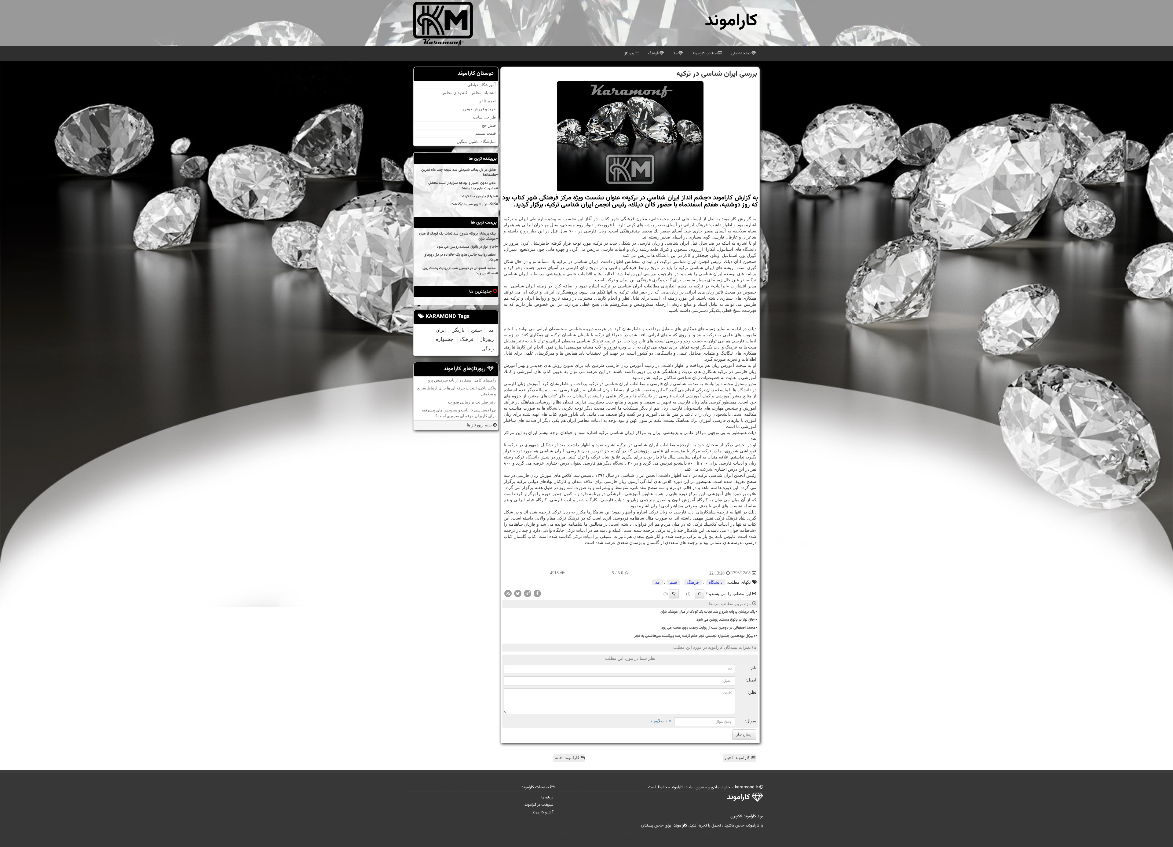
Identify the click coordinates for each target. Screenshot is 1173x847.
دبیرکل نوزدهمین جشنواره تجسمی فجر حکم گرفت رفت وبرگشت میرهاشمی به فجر (694, 636)
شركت (706, 469)
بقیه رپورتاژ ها (480, 425)
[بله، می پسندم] (699, 593)
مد (675, 53)
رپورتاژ (629, 53)
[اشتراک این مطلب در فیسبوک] (537, 593)
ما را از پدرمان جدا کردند (478, 196)
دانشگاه (749, 249)
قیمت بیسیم (485, 133)
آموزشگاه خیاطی (481, 84)
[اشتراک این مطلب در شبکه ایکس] (517, 593)
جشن (476, 330)
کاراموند (731, 21)
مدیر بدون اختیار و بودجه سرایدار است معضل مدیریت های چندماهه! (462, 185)
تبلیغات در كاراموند (538, 805)
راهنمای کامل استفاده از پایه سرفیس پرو (462, 380)
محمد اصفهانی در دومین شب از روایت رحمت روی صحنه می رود (708, 627)
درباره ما (547, 797)
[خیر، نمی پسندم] (674, 593)
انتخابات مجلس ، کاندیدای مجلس (468, 92)
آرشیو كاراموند (542, 812)
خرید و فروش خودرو (479, 109)
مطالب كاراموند (705, 53)
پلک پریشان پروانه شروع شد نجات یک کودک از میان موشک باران (707, 612)
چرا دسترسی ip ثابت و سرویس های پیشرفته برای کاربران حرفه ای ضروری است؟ (459, 413)
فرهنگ (654, 53)
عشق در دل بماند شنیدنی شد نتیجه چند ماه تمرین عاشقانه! (458, 172)
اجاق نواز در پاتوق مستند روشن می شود (725, 619)
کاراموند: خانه (568, 757)
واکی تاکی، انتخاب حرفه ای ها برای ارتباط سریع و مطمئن (456, 391)
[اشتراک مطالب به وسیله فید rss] (508, 593)
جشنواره (444, 339)
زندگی (487, 348)
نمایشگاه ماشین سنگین (476, 141)
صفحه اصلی (741, 53)
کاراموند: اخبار (737, 757)
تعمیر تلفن (487, 101)
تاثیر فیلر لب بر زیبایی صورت (472, 402)
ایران (441, 330)
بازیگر (458, 330)
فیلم (673, 582)
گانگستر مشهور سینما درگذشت (473, 204)
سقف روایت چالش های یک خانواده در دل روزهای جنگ (460, 257)
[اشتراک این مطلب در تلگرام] (527, 593)
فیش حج (489, 125)
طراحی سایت (484, 117)
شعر (580, 500)
